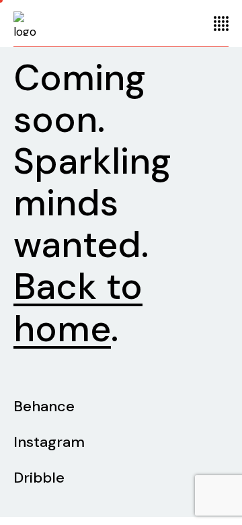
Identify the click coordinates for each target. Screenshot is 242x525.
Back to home (78, 307)
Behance (44, 406)
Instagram (49, 442)
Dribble (39, 477)
